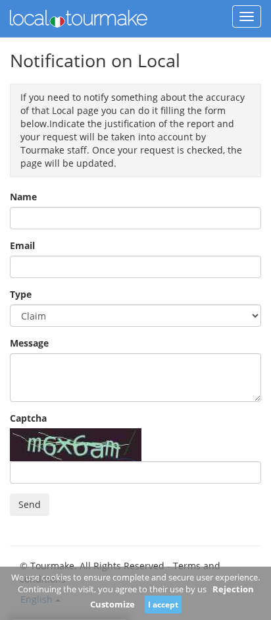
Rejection (233, 589)
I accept (163, 604)
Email (22, 245)
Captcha (28, 418)
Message (29, 343)
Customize (112, 604)
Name (23, 196)
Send (29, 504)
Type (21, 294)
